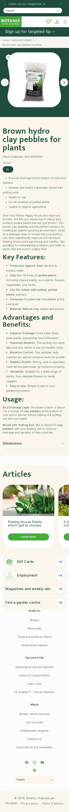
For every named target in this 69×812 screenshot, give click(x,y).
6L (8, 169)
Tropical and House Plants (34, 637)
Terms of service (52, 803)
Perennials (34, 628)
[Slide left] (5, 82)
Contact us (34, 739)
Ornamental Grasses (34, 645)
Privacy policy (30, 803)
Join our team (34, 722)
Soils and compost (22, 40)
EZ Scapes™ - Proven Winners (34, 692)
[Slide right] (64, 82)
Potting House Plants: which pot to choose (25, 523)
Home (6, 40)
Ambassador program (34, 730)
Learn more (28, 537)
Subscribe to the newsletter (34, 747)
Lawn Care (34, 683)
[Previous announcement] (4, 4)
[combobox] (32, 10)
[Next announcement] (61, 4)
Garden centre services (34, 714)
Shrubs (34, 620)
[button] (65, 22)
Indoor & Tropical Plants (34, 675)
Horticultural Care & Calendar (34, 667)
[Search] (58, 10)
